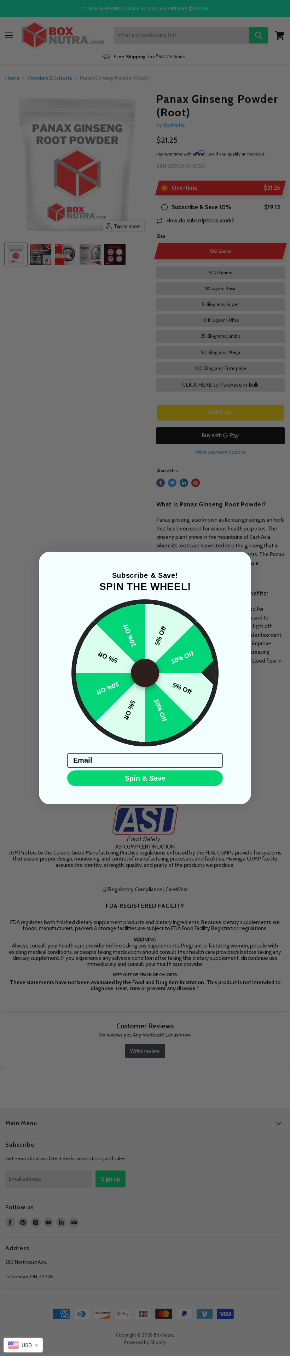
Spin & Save (145, 778)
